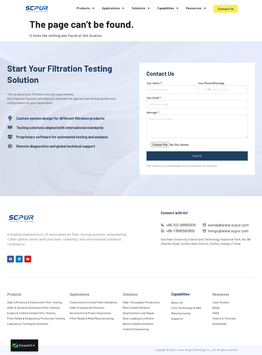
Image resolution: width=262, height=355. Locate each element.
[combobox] (205, 90)
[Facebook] (10, 259)
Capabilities (165, 8)
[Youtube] (27, 259)
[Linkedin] (19, 259)
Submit (197, 156)
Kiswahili (25, 345)
